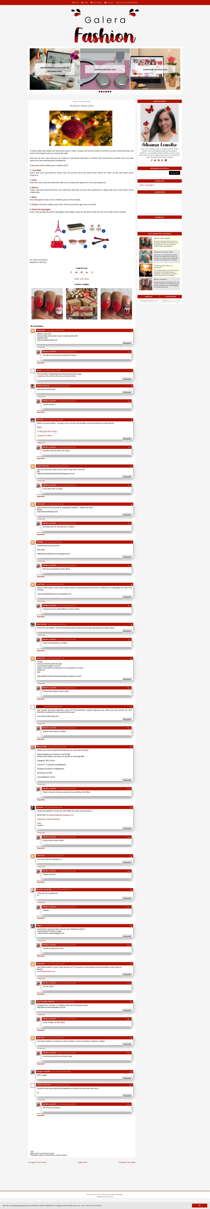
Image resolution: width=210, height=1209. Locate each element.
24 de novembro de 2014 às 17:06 (53, 807)
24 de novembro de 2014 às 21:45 (67, 485)
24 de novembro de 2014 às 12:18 (55, 584)
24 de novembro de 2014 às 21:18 (67, 447)
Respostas (41, 347)
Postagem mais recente (37, 1162)
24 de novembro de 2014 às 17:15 (55, 855)
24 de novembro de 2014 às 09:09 (51, 370)
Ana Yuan (41, 584)
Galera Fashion (93, 1194)
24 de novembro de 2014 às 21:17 (67, 401)
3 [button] (104, 91)
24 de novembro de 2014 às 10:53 (55, 504)
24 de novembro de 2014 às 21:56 (67, 837)
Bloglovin (56, 819)
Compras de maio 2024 (55, 70)
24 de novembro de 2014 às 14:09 (57, 746)
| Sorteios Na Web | (44, 436)
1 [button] (99, 91)
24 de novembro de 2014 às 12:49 (57, 624)
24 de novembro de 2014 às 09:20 (54, 419)
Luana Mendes (43, 466)
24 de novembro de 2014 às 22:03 (67, 871)
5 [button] (108, 91)
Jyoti (39, 370)
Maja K (39, 926)
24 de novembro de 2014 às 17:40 (62, 889)
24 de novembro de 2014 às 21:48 (67, 565)
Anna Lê (40, 420)
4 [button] (106, 91)
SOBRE (85, 2)
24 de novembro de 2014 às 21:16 (67, 351)
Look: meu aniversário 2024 (155, 70)
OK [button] (200, 1205)
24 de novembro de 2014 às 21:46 (67, 523)
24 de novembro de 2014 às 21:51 (67, 688)
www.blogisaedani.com (46, 971)
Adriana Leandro (49, 352)
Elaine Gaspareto (108, 1196)
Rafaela (40, 542)
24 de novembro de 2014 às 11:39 (53, 542)
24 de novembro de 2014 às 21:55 (67, 788)
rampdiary (41, 376)
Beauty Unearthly (44, 890)
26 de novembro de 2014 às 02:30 (67, 1053)
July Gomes (42, 624)
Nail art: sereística (160, 279)
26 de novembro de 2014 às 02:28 (67, 983)
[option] (55, 69)
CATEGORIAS (97, 2)
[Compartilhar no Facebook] (71, 272)
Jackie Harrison (43, 386)
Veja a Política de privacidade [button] (91, 1205)
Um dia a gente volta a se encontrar (163, 267)
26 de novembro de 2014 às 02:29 (67, 1019)
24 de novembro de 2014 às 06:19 (55, 330)
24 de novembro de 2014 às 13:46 (53, 706)
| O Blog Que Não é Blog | (47, 431)
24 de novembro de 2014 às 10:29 (59, 466)
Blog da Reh (42, 747)
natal (81, 279)
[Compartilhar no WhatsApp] (92, 272)
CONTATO (110, 2)
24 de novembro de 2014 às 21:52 (67, 728)
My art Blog (50, 376)
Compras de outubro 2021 (163, 252)
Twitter (48, 819)
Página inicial (82, 1162)
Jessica (40, 807)
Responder (127, 343)
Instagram (41, 819)
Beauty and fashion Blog (65, 376)
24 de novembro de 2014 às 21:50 (67, 639)
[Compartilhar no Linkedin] (87, 272)
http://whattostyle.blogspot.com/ (61, 815)
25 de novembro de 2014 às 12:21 (65, 1001)
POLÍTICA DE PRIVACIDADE (127, 2)
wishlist (86, 279)
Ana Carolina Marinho (46, 1002)
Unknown (41, 330)
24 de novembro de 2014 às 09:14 (60, 386)
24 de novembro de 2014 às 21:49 (67, 605)
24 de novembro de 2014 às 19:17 (52, 925)
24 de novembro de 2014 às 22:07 (67, 945)
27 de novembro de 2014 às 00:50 (67, 1104)
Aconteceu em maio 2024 (105, 70)
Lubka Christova (44, 1085)
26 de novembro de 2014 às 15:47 (61, 1085)
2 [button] (101, 91)
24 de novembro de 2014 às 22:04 (67, 907)
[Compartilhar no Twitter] (76, 272)
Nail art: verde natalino (162, 238)
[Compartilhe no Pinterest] (81, 272)
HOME (76, 2)
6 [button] (110, 91)
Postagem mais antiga (126, 1162)
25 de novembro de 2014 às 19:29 (55, 1037)
